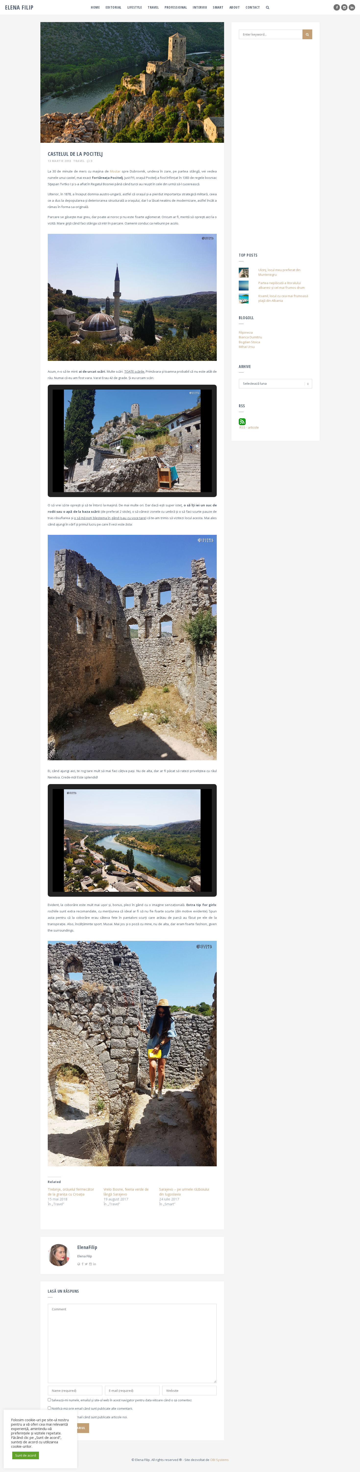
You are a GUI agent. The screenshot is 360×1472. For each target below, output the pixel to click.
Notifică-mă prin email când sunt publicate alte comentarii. (92, 1408)
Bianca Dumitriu (250, 337)
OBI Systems (219, 1460)
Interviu (200, 7)
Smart (218, 7)
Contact (253, 7)
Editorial (113, 7)
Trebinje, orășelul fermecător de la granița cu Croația (71, 1191)
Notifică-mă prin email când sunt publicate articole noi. (90, 1417)
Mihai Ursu (247, 346)
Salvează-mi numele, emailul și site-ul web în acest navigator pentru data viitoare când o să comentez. (122, 1400)
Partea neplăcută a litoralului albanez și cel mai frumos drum (281, 285)
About (234, 7)
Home (95, 7)
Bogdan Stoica (249, 342)
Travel (153, 7)
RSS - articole (249, 427)
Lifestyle (134, 7)
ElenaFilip (87, 1247)
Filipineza (246, 332)
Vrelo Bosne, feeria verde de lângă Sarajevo (126, 1191)
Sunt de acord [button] (25, 1455)
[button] (121, 478)
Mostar (115, 171)
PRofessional (176, 7)
